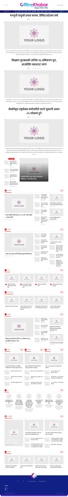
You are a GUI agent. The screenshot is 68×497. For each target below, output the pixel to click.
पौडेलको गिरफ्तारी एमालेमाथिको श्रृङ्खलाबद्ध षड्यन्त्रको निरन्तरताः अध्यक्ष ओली (44, 220)
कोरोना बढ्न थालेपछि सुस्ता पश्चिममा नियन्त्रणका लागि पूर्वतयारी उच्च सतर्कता (55, 307)
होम (15, 11)
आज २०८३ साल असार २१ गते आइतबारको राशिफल (14, 170)
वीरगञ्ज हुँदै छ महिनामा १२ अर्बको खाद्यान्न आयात (55, 242)
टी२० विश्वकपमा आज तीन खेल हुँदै (56, 343)
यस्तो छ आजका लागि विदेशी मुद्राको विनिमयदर (18, 254)
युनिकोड (50, 11)
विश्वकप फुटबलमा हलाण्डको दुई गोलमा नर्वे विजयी (44, 320)
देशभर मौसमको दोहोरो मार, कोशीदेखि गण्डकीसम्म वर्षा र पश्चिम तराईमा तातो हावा (13, 367)
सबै (61, 190)
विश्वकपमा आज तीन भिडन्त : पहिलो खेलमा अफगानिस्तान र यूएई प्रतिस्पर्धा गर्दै (55, 328)
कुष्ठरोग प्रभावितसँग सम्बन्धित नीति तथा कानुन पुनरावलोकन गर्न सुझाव (33, 367)
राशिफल (46, 11)
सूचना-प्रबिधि (34, 11)
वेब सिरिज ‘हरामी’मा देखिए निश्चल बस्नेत (11, 466)
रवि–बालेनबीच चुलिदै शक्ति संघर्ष (57, 285)
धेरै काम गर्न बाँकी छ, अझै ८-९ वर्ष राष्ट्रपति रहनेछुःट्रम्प (14, 441)
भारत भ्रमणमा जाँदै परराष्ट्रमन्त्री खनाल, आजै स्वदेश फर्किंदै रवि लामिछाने (59, 402)
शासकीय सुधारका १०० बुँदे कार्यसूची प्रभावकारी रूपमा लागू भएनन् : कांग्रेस (44, 197)
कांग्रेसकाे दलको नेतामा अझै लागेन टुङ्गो (42, 285)
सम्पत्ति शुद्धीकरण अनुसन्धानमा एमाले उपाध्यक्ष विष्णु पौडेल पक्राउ (56, 204)
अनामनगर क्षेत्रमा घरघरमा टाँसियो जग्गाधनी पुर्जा (43, 235)
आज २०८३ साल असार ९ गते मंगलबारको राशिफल (53, 367)
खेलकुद (42, 11)
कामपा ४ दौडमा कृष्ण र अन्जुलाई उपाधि (44, 326)
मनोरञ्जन (26, 11)
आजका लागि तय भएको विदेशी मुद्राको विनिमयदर (44, 241)
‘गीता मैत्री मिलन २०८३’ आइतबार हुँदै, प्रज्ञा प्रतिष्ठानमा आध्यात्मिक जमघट (57, 377)
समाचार (19, 11)
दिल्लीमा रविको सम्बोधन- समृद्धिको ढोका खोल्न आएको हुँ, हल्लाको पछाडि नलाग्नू (19, 402)
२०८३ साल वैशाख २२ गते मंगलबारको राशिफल (57, 383)
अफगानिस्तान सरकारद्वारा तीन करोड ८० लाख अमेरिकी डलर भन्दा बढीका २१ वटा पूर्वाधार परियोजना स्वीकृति (37, 445)
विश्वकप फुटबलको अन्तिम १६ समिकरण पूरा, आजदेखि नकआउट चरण (34, 62)
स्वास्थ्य (29, 11)
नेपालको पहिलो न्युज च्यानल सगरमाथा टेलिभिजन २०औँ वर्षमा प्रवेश (13, 163)
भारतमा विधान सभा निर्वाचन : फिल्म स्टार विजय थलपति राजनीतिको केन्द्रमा (33, 433)
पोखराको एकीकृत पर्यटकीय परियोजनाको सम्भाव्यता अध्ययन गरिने (56, 467)
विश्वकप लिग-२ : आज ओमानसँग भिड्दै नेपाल (44, 339)
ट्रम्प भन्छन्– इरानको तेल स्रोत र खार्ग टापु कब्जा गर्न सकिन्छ (37, 439)
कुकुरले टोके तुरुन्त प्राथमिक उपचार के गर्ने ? (37, 377)
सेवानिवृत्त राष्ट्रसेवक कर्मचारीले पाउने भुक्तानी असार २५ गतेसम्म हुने (34, 111)
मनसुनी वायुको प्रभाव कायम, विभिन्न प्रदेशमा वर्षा (34, 16)
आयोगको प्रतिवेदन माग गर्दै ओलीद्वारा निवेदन (44, 211)
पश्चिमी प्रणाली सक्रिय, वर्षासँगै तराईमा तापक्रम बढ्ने (49, 402)
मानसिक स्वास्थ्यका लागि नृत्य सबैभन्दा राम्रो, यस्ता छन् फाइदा (26, 466)
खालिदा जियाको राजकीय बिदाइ (56, 444)
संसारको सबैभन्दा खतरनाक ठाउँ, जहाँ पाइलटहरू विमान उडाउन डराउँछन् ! (11, 307)
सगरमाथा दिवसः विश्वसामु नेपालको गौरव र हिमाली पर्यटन (12, 285)
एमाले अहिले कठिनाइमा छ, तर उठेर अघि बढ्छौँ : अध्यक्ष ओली (18, 216)
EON (30, 19)
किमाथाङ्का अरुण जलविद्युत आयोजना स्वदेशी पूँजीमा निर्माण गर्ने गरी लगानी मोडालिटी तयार (59, 263)
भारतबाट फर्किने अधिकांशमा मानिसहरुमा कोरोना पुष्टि (40, 307)
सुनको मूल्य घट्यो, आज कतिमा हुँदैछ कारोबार (44, 247)
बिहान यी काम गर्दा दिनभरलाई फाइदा (37, 371)
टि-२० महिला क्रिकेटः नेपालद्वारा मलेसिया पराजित (44, 333)
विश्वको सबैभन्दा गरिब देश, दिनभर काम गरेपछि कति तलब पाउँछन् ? (26, 307)
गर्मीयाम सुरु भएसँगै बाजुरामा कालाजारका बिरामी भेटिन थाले (41, 466)
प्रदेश (22, 11)
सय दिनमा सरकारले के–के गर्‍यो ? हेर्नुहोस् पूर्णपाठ (44, 204)
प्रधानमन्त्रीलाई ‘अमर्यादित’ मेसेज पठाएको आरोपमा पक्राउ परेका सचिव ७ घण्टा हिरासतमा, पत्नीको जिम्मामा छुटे (29, 404)
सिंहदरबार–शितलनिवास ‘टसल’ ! (26, 285)
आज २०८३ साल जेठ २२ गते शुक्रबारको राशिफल (55, 371)
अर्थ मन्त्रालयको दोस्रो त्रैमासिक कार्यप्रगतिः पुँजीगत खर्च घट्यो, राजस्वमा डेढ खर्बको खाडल (59, 248)
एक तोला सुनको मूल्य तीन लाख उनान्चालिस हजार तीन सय (59, 256)
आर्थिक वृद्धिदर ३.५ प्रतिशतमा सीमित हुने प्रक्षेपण (44, 259)
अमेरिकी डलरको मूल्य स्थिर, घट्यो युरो (44, 252)
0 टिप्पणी (40, 19)
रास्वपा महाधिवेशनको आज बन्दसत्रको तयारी (55, 218)
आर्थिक (38, 11)
